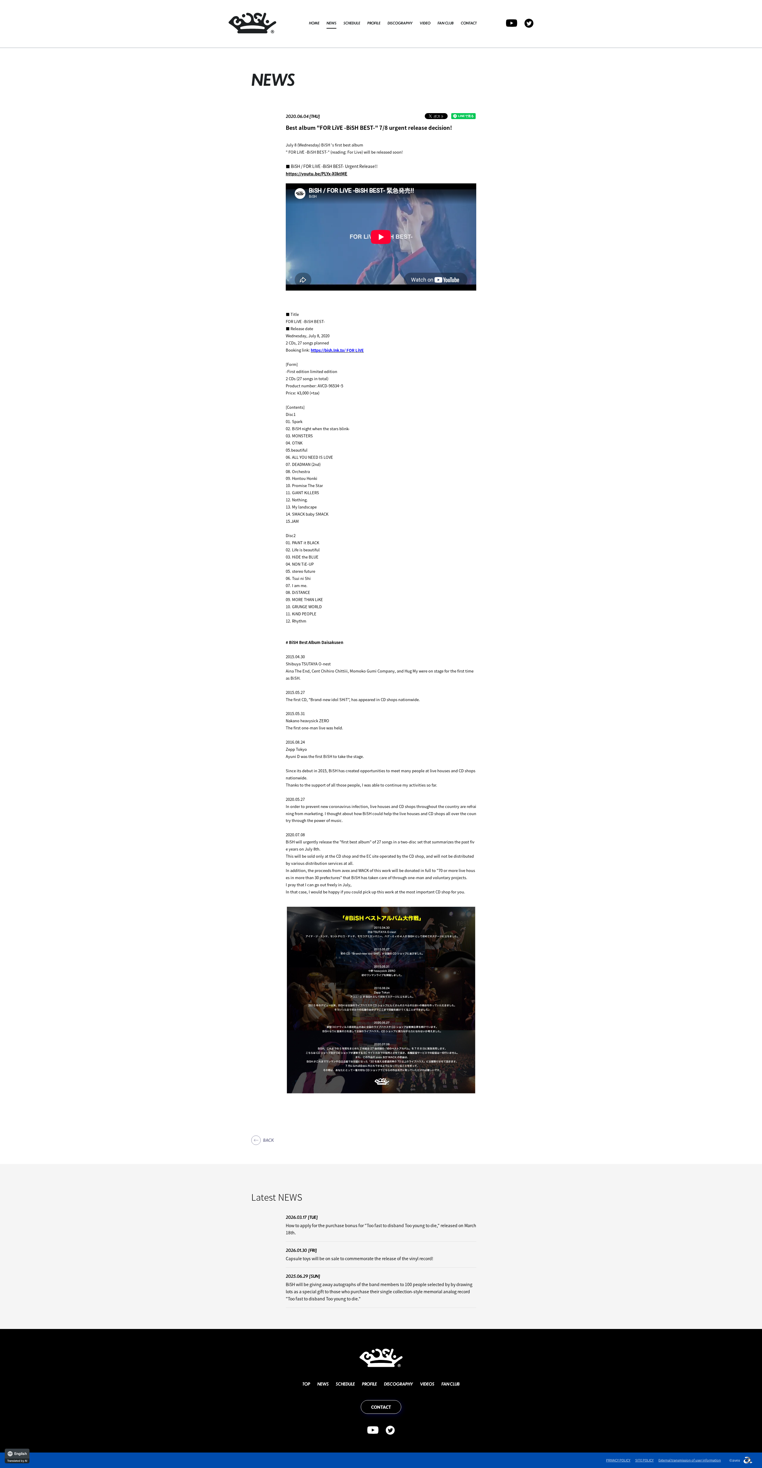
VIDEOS (427, 1384)
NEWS (331, 23)
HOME (314, 23)
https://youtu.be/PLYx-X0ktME (316, 174)
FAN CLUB (446, 23)
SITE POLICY (644, 1460)
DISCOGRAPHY (400, 23)
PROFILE (373, 23)
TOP (306, 1384)
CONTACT (469, 23)
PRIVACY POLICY (618, 1460)
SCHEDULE (351, 23)
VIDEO (425, 23)
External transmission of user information (689, 1460)
